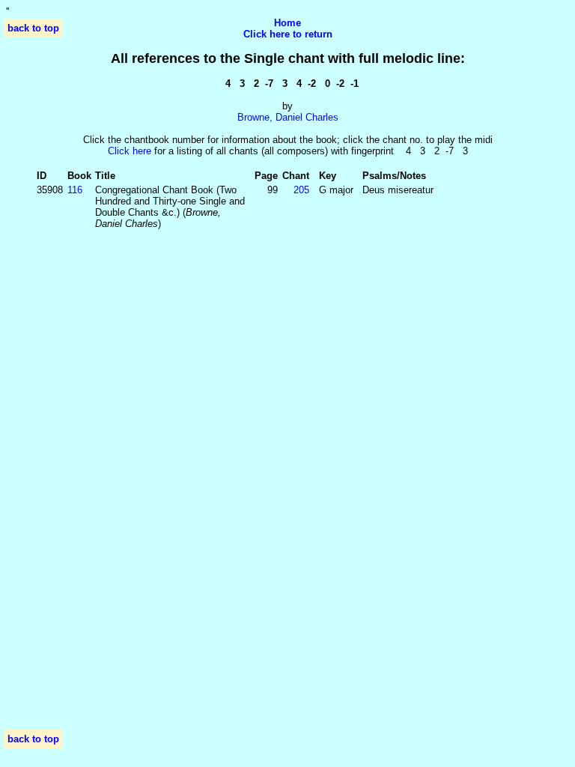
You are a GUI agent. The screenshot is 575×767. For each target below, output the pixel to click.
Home (287, 22)
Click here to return (287, 34)
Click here (129, 151)
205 (301, 189)
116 (74, 189)
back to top (33, 28)
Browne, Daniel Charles (287, 117)
